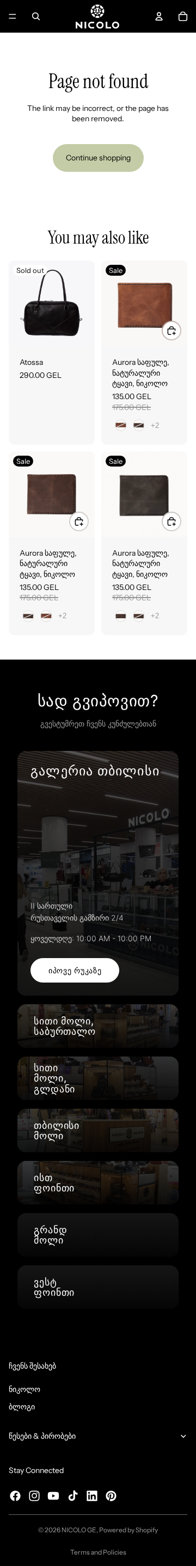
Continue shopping (98, 158)
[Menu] (12, 16)
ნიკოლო (24, 1389)
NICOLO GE (79, 1530)
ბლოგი (22, 1407)
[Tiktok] (72, 1495)
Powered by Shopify (128, 1530)
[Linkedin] (92, 1495)
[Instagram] (34, 1495)
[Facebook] (15, 1495)
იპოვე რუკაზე (74, 970)
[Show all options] (155, 425)
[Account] (159, 16)
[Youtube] (53, 1495)
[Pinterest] (111, 1495)
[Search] (36, 16)
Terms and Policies (98, 1552)
